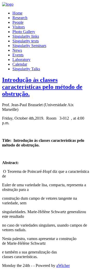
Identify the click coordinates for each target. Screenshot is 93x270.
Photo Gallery (23, 31)
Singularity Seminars (29, 45)
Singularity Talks (26, 69)
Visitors (18, 27)
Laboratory (21, 59)
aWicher (63, 265)
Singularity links (25, 36)
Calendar (19, 64)
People (18, 22)
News (17, 50)
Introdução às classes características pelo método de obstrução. (42, 86)
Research (19, 18)
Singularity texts (25, 41)
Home (17, 13)
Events (18, 55)
